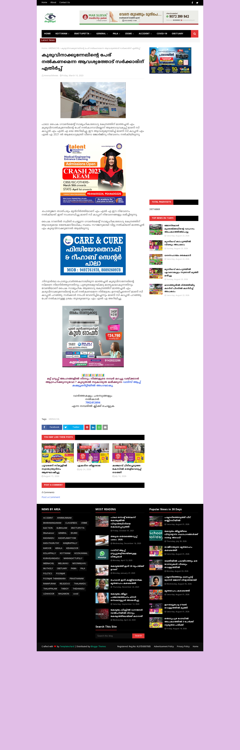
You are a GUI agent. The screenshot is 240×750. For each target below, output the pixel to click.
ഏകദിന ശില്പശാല (88, 465)
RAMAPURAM (49, 584)
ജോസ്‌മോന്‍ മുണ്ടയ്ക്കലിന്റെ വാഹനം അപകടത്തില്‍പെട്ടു (179, 228)
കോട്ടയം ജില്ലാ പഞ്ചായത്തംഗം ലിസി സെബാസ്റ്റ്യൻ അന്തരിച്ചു (125, 597)
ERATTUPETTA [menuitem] (81, 33)
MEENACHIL (54, 48)
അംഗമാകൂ (104, 385)
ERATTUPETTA (77, 528)
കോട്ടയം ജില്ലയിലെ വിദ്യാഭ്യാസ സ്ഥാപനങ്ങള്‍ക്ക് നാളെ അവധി (181, 534)
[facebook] (192, 3)
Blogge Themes (98, 647)
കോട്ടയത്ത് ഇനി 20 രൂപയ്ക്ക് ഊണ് (127, 568)
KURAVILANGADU (51, 558)
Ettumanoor (48, 533)
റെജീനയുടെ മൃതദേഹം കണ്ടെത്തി (178, 549)
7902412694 (92, 402)
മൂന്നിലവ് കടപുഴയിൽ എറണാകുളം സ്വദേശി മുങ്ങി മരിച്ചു (181, 272)
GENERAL (62, 533)
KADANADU (48, 538)
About (53, 2)
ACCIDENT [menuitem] (144, 33)
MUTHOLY (48, 569)
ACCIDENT (48, 518)
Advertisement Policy (164, 647)
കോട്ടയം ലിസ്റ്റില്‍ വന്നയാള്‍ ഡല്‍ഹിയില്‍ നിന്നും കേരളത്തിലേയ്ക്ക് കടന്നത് (127, 613)
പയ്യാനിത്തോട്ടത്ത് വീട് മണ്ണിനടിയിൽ (177, 519)
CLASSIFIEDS (71, 523)
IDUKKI (74, 533)
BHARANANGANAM (52, 523)
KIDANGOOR (72, 548)
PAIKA (73, 569)
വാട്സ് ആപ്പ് (132, 382)
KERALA (58, 548)
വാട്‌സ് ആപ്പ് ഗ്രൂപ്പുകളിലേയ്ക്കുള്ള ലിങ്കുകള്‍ (123, 553)
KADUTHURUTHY (51, 543)
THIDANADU (78, 589)
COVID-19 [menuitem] (162, 33)
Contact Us (64, 2)
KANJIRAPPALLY (70, 543)
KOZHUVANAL (81, 553)
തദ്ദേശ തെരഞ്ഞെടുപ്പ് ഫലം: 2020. (124, 538)
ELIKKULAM (62, 528)
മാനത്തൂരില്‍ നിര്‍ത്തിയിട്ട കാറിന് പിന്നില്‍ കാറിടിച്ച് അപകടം (179, 288)
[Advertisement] (173, 128)
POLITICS (47, 574)
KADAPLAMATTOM (67, 538)
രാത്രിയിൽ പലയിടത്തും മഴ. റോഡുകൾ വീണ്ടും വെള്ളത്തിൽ (181, 564)
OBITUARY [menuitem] (177, 33)
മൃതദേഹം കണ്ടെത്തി (177, 591)
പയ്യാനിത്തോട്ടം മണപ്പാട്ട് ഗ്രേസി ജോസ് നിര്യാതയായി (180, 579)
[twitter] (196, 3)
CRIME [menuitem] (128, 33)
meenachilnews (51, 76)
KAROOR (47, 548)
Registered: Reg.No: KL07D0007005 (134, 647)
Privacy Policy (183, 647)
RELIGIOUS (65, 584)
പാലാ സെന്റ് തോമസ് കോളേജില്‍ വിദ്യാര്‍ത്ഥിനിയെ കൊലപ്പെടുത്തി (123, 522)
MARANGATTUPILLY (73, 558)
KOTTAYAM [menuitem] (61, 33)
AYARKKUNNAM (64, 518)
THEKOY (65, 589)
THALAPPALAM (50, 589)
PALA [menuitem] (115, 33)
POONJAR (60, 574)
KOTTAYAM (65, 553)
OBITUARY (62, 569)
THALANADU (80, 584)
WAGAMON (63, 594)
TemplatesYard (67, 647)
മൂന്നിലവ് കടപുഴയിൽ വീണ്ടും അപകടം (177, 243)
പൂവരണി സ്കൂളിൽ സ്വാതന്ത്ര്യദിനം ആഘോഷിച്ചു (54, 469)
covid (75, 594)
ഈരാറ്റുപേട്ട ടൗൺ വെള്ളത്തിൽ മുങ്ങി (176, 606)
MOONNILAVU (79, 563)
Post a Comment (51, 497)
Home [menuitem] (47, 33)
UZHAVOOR (48, 594)
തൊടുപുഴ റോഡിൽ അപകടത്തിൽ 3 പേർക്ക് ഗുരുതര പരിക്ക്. (179, 621)
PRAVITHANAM (77, 579)
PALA (82, 569)
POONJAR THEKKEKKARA (54, 579)
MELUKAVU (63, 563)
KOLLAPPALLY (49, 553)
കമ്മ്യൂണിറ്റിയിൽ (84, 385)
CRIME (84, 523)
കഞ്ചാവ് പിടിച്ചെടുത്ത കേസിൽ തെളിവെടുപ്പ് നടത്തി (126, 469)
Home (44, 2)
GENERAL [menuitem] (101, 33)
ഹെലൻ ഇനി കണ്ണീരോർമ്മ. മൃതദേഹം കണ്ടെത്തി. (127, 582)
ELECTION (48, 528)
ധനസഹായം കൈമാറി (177, 255)
